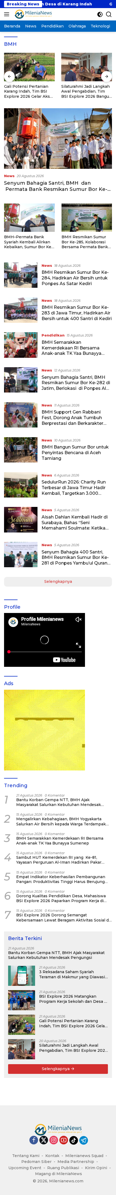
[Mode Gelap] (100, 14)
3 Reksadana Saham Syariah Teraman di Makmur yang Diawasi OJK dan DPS (72, 974)
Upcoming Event (24, 1167)
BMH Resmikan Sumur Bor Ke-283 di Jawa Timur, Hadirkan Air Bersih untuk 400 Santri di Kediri (77, 313)
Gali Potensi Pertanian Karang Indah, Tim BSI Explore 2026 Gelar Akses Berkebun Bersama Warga (29, 91)
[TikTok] (73, 1140)
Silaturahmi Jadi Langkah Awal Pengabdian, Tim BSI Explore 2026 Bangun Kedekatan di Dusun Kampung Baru (86, 91)
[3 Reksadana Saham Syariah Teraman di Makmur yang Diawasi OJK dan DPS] (21, 976)
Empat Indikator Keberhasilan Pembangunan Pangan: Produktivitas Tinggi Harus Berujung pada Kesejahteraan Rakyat (60, 879)
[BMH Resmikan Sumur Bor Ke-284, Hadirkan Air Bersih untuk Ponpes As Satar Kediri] (20, 275)
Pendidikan (53, 335)
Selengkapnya (58, 581)
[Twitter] (43, 1140)
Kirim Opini (96, 1167)
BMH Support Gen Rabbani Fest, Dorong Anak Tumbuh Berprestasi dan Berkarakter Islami (72, 420)
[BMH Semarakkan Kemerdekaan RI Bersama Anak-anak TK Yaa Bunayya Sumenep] (20, 345)
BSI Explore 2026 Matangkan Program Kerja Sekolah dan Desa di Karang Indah (73, 999)
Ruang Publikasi (63, 1167)
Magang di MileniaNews (58, 1173)
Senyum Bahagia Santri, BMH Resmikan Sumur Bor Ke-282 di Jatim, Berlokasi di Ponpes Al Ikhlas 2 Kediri (76, 386)
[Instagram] (53, 1140)
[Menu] (7, 14)
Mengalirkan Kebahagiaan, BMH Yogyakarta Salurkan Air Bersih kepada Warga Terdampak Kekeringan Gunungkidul (61, 821)
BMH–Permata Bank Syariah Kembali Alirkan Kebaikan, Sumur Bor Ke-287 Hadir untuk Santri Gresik (28, 241)
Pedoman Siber (36, 1161)
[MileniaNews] (32, 14)
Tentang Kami (25, 1155)
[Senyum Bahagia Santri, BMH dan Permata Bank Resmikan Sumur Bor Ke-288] (58, 138)
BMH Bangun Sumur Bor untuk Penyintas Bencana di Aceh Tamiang (75, 452)
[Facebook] (33, 1140)
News (9, 176)
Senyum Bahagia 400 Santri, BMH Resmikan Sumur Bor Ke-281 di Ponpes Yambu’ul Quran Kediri (75, 560)
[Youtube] (63, 1140)
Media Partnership (75, 1161)
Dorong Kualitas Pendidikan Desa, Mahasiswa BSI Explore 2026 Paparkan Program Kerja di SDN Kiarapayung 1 (61, 898)
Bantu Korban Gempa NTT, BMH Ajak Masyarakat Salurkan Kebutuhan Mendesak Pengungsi (58, 802)
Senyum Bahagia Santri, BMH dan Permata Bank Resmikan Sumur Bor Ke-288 (55, 189)
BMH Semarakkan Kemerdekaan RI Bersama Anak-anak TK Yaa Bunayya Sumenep (71, 351)
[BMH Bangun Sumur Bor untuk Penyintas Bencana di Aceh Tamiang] (20, 450)
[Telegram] (83, 1140)
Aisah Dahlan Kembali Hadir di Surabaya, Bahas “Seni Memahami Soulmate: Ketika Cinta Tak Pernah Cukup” (75, 525)
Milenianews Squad (84, 1155)
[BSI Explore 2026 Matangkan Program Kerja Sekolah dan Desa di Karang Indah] (21, 1000)
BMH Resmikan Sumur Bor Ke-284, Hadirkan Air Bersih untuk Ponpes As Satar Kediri (75, 278)
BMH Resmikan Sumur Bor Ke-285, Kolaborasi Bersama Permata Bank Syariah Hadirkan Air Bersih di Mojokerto (85, 241)
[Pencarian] (109, 14)
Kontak (52, 1155)
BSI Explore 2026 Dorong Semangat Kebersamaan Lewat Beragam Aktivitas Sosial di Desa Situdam (63, 917)
